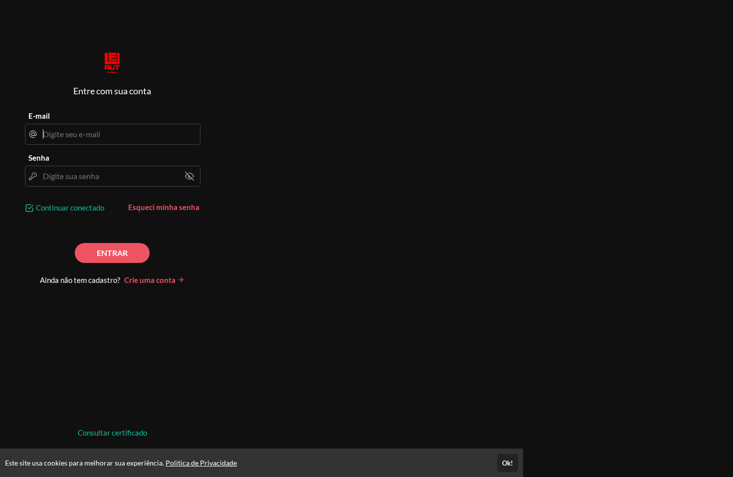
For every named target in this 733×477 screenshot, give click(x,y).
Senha (38, 157)
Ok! (507, 463)
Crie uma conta (150, 279)
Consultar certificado (112, 432)
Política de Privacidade (201, 463)
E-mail (39, 115)
